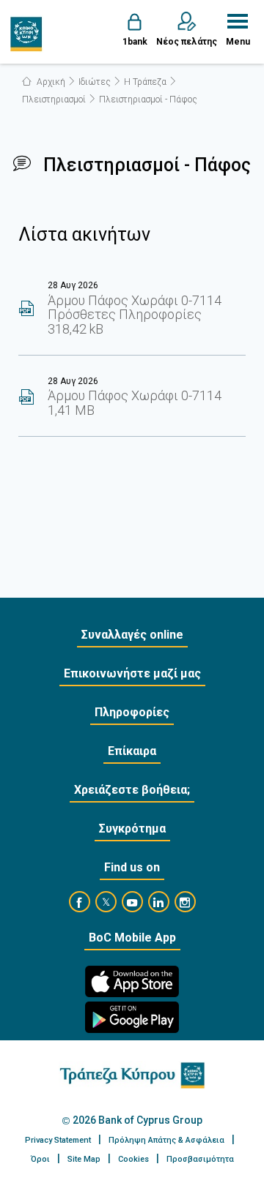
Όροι (40, 1159)
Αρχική (49, 82)
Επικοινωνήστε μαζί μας (132, 673)
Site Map (83, 1159)
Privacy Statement (58, 1140)
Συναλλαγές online (132, 635)
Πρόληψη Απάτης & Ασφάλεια (166, 1140)
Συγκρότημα (132, 828)
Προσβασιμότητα (200, 1159)
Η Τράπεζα (145, 82)
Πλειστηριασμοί (54, 99)
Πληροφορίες (132, 712)
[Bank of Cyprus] (26, 34)
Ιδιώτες (94, 82)
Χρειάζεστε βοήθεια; (132, 790)
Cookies (133, 1159)
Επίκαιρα (132, 751)
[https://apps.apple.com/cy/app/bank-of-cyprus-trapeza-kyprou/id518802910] (132, 981)
